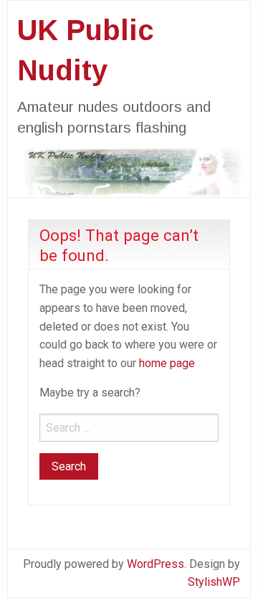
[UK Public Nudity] (129, 171)
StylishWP (214, 582)
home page (167, 363)
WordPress (155, 564)
